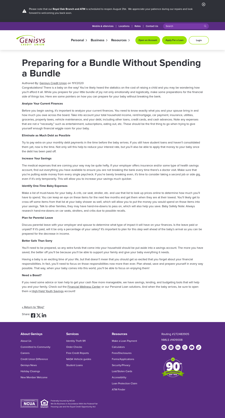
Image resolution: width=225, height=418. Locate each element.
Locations (124, 26)
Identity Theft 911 (75, 341)
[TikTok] (198, 347)
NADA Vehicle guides (78, 359)
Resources (119, 40)
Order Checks (74, 347)
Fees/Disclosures (121, 353)
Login (199, 40)
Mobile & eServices (102, 26)
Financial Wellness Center (84, 287)
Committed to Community (35, 347)
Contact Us (152, 26)
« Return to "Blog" (33, 307)
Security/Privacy (121, 365)
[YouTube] (191, 347)
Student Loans (74, 365)
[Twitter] (171, 347)
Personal (77, 40)
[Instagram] (184, 347)
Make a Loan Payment (124, 341)
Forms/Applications (123, 359)
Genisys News (29, 365)
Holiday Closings (30, 371)
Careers (25, 353)
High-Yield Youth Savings (48, 291)
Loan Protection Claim (124, 383)
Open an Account (148, 40)
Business (97, 40)
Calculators (118, 347)
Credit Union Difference (34, 359)
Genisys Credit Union (53, 83)
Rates (138, 26)
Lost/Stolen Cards (122, 371)
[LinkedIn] (178, 347)
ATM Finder (118, 389)
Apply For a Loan (174, 40)
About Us (26, 341)
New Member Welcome (34, 377)
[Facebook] (164, 347)
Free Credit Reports (77, 353)
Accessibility (119, 377)
